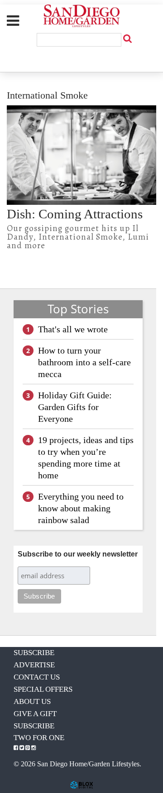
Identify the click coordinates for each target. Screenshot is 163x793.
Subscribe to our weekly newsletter (78, 554)
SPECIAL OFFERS (43, 689)
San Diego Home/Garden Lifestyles (81, 16)
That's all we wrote (73, 329)
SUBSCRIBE (34, 652)
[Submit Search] (127, 38)
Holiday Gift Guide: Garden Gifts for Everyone (75, 407)
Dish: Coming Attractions (75, 214)
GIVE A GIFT (35, 713)
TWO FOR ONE (39, 737)
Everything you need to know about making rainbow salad (81, 508)
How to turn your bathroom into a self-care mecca (84, 362)
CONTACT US (37, 677)
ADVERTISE (34, 665)
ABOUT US (32, 701)
